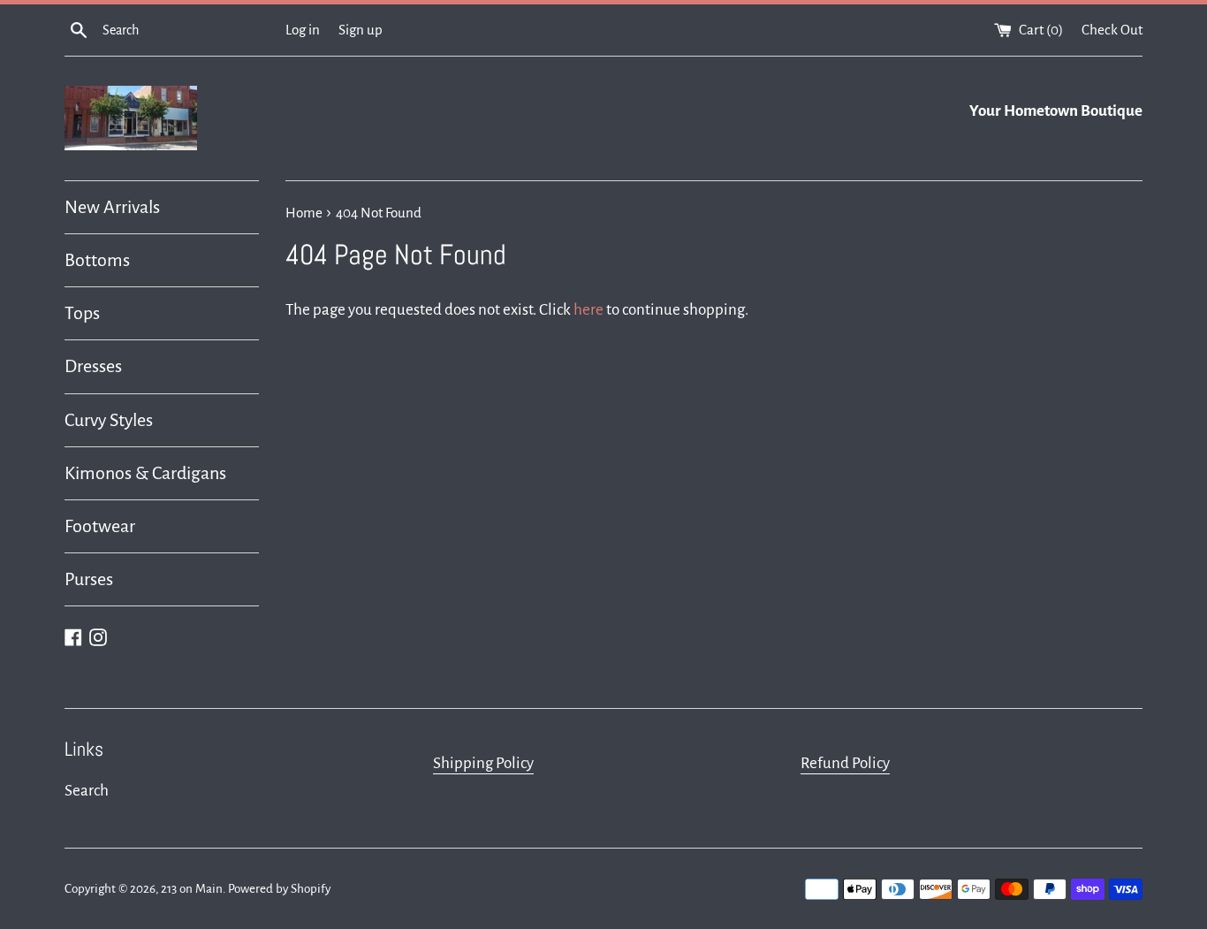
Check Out (1112, 29)
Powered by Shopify (279, 888)
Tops (82, 313)
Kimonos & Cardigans (145, 473)
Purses (89, 579)
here (588, 309)
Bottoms (97, 260)
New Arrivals (112, 207)
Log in (302, 29)
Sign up (360, 29)
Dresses (93, 366)
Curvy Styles (109, 420)
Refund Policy (845, 763)
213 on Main (192, 888)
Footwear (100, 526)
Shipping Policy (483, 763)
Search (87, 790)
